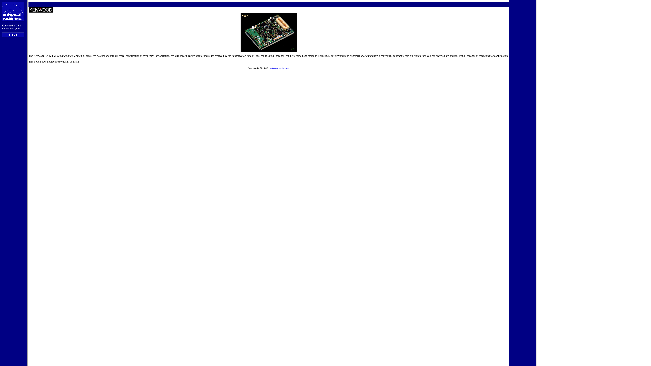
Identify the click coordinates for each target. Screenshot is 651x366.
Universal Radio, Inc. (279, 68)
